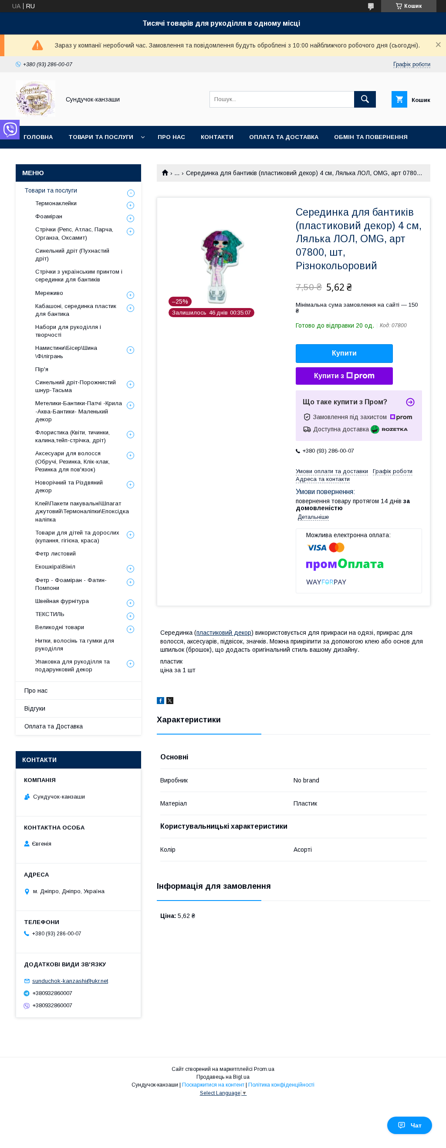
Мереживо (49, 293)
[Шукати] (365, 99)
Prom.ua (264, 1069)
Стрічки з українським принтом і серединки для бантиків (78, 275)
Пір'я (41, 369)
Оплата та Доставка (283, 137)
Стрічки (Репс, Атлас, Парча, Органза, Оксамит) (74, 233)
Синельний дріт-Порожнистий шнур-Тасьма (75, 386)
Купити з (329, 375)
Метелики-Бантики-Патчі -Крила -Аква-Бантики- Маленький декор (78, 411)
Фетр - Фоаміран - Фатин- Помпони (71, 584)
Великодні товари (59, 627)
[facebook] (160, 701)
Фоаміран (48, 216)
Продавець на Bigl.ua (223, 1077)
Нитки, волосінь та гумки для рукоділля (74, 644)
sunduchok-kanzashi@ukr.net (70, 981)
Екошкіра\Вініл (55, 566)
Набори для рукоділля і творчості (68, 331)
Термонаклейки (56, 203)
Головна (38, 137)
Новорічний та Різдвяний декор (69, 486)
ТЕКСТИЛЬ (49, 614)
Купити (344, 353)
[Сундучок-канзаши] (35, 114)
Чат (416, 1125)
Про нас (171, 137)
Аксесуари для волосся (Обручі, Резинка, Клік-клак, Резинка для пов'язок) (72, 461)
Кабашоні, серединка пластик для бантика (75, 310)
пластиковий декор (223, 632)
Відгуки (34, 708)
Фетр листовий (55, 553)
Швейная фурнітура (62, 601)
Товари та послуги (100, 137)
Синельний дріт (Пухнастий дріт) (72, 254)
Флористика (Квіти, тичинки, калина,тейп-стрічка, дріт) (72, 436)
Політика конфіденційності (281, 1085)
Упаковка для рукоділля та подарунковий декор (72, 665)
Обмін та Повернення (371, 137)
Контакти (217, 137)
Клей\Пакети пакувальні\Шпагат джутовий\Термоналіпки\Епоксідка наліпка (82, 511)
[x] (169, 701)
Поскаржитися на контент (213, 1085)
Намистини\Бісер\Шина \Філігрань (66, 352)
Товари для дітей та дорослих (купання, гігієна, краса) (77, 536)
